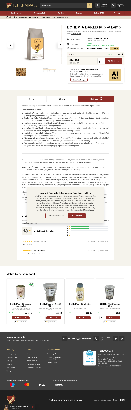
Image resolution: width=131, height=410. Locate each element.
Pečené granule (45, 17)
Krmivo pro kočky (12, 357)
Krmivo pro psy (23, 17)
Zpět (10, 17)
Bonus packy (11, 367)
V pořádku (77, 216)
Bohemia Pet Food (34, 17)
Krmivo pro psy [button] (16, 13)
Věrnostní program (32, 357)
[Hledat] (89, 5)
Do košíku (54, 318)
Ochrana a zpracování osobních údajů (54, 358)
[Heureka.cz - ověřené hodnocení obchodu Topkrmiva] (89, 357)
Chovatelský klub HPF (34, 367)
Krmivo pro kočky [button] (40, 13)
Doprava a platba (52, 362)
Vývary (9, 371)
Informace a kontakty (33, 364)
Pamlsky (9, 360)
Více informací (89, 210)
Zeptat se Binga (79, 80)
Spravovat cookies (56, 216)
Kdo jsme (30, 354)
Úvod (15, 17)
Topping (117, 13)
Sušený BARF (99, 13)
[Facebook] (115, 338)
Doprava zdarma (93, 38)
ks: (100, 59)
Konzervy (10, 364)
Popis (31, 99)
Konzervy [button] (79, 13)
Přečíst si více (76, 34)
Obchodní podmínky (53, 354)
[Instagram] (121, 338)
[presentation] (10, 45)
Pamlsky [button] (61, 13)
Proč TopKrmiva (32, 360)
